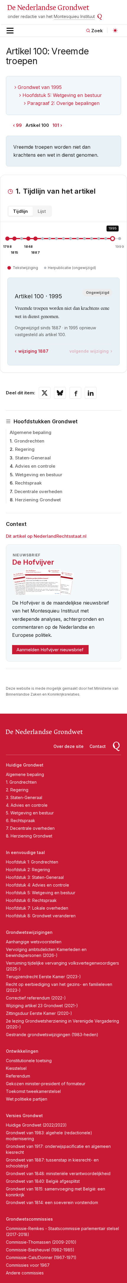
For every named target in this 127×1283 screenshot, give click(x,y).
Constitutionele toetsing (29, 1060)
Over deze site (68, 746)
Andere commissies (25, 1272)
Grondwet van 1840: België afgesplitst (43, 1181)
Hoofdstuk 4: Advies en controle (37, 884)
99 (19, 125)
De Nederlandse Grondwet (48, 7)
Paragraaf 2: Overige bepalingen (63, 103)
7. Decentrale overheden (30, 828)
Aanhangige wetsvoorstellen (33, 941)
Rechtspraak (28, 483)
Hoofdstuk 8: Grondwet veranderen (41, 915)
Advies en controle (35, 466)
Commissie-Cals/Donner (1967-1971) (41, 1257)
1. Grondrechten (21, 782)
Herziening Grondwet (38, 500)
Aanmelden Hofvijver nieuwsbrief (50, 649)
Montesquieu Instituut (74, 16)
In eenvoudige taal (25, 852)
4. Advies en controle (27, 805)
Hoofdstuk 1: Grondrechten (32, 861)
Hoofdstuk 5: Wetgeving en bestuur (62, 95)
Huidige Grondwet (24, 764)
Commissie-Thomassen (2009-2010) (41, 1242)
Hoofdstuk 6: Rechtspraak (31, 900)
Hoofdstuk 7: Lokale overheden (37, 908)
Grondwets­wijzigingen (29, 932)
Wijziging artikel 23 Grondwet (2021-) (42, 1005)
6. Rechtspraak (20, 820)
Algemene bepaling (30, 432)
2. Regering (17, 789)
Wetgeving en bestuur (38, 474)
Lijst (42, 211)
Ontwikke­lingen (22, 1051)
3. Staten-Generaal (24, 797)
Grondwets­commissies (29, 1219)
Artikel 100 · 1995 (38, 296)
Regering (25, 449)
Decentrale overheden (38, 491)
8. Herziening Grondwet (29, 835)
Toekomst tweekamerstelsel (33, 1091)
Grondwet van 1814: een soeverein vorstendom (52, 1202)
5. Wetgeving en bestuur (30, 812)
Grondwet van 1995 (40, 87)
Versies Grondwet (24, 1115)
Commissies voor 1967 (28, 1265)
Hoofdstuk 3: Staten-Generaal (35, 877)
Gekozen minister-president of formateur (45, 1083)
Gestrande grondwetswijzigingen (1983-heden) (52, 1034)
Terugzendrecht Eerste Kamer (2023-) (43, 976)
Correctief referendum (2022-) (36, 997)
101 (56, 125)
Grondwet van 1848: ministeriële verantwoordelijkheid (58, 1173)
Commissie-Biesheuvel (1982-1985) (40, 1249)
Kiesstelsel (16, 1068)
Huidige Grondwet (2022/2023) (36, 1125)
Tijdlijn (20, 211)
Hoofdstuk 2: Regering (28, 869)
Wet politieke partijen (26, 1098)
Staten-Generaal (33, 458)
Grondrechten (29, 441)
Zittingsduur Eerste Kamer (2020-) (39, 1013)
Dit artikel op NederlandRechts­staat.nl (46, 536)
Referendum (18, 1075)
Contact (97, 746)
